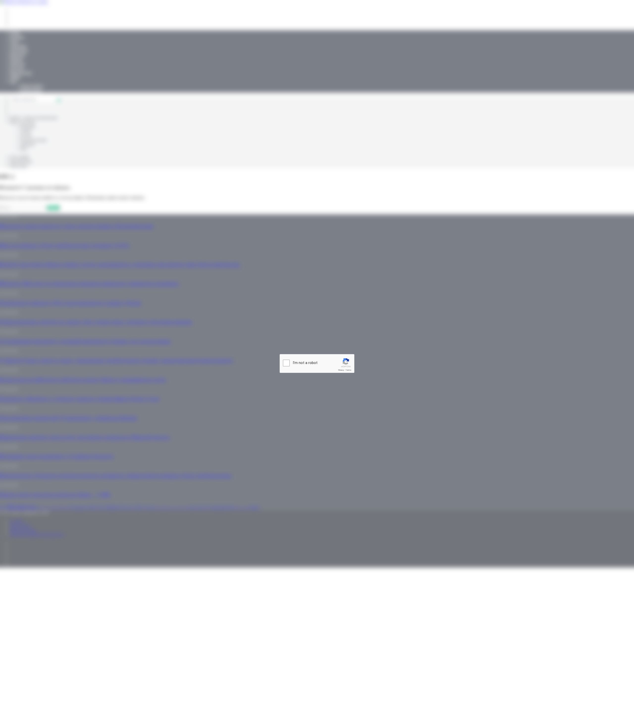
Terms (348, 370)
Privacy (341, 370)
